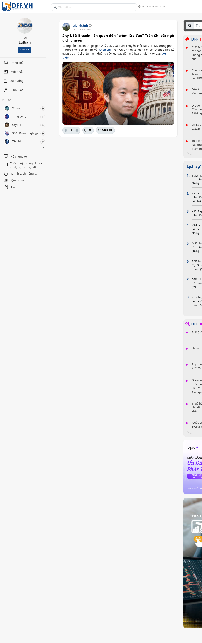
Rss (13, 187)
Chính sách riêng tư (24, 173)
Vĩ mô (16, 108)
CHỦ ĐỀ (6, 100)
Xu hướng (16, 81)
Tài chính (18, 141)
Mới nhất (17, 72)
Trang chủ (17, 62)
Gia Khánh (80, 25)
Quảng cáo (18, 180)
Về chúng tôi (19, 156)
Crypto (16, 125)
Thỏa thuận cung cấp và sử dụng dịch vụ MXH (26, 165)
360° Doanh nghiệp (25, 133)
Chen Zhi (105, 49)
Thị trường (19, 116)
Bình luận (17, 90)
